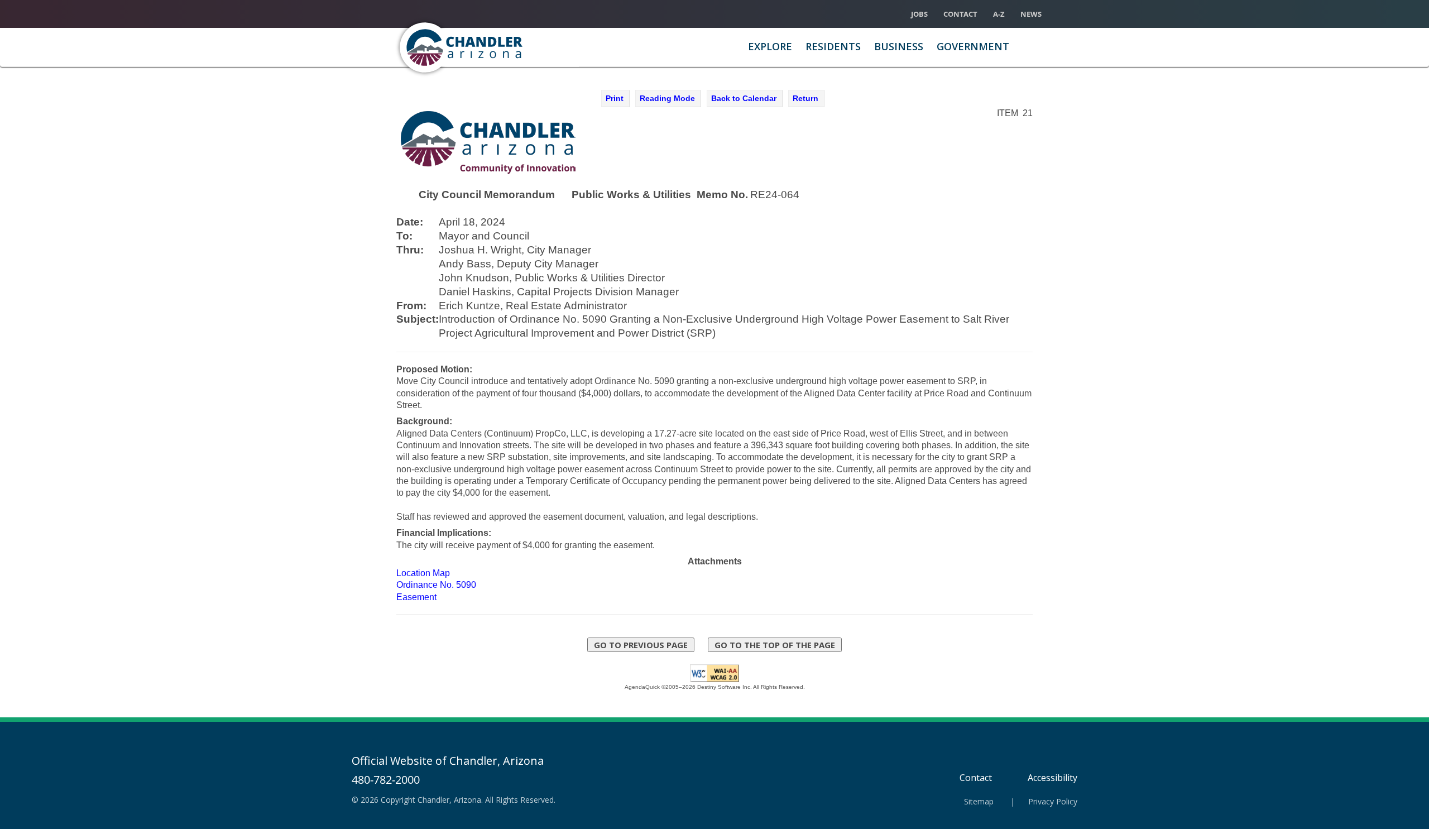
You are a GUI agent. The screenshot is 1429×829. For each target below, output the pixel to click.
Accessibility (1052, 778)
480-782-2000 (386, 779)
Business (898, 46)
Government (973, 46)
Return (805, 98)
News (1031, 14)
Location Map (423, 573)
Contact (960, 14)
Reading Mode (667, 98)
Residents (833, 46)
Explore (770, 46)
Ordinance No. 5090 (436, 585)
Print (615, 98)
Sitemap (979, 801)
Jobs (919, 14)
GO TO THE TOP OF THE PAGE (774, 644)
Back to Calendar (743, 98)
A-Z (999, 14)
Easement (416, 597)
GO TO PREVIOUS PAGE (641, 644)
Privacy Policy (1052, 801)
